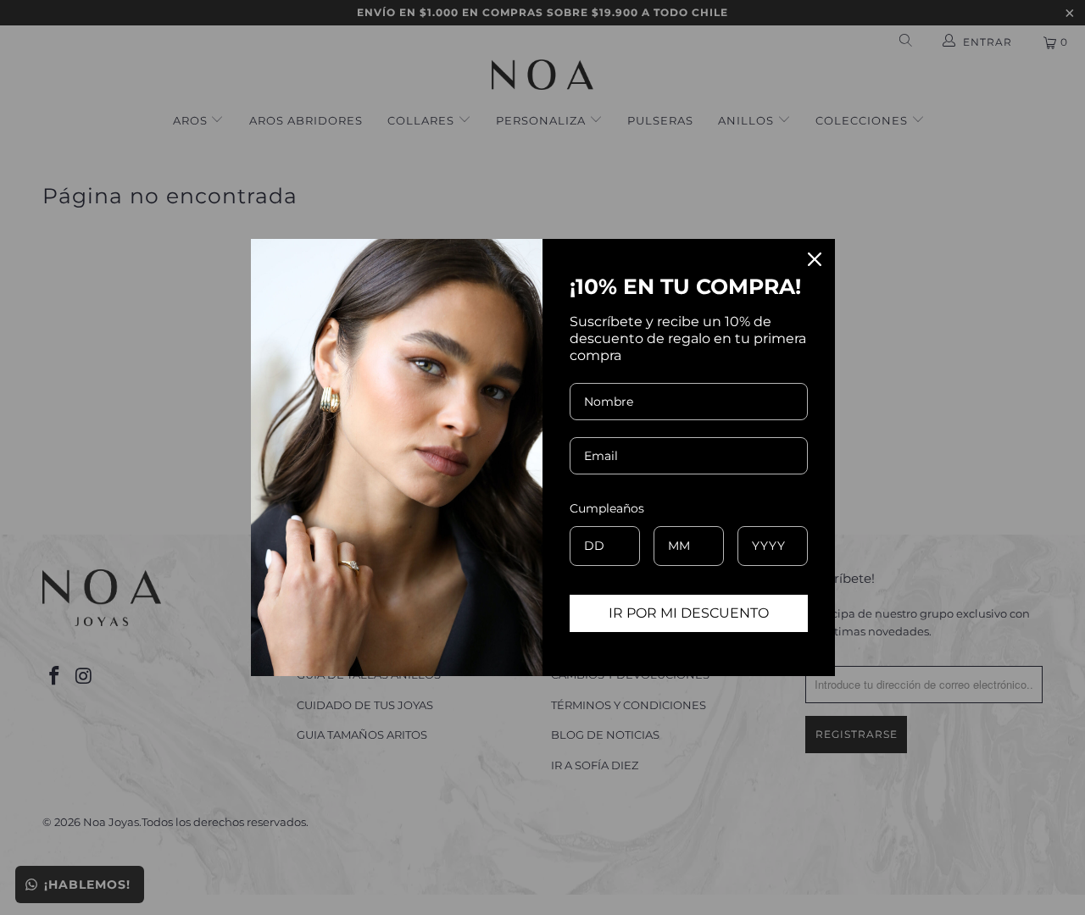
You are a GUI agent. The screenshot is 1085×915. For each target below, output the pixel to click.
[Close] (814, 259)
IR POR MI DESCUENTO (689, 613)
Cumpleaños (607, 508)
